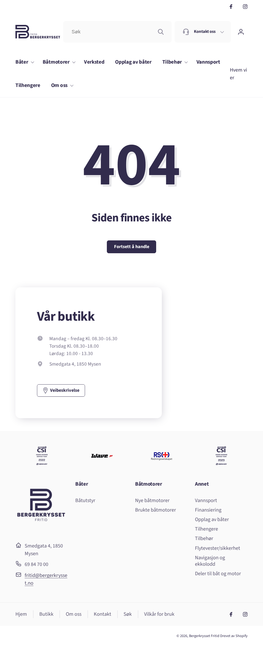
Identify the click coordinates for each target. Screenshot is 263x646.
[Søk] (161, 32)
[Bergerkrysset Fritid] (41, 530)
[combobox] (117, 32)
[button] (23, 62)
